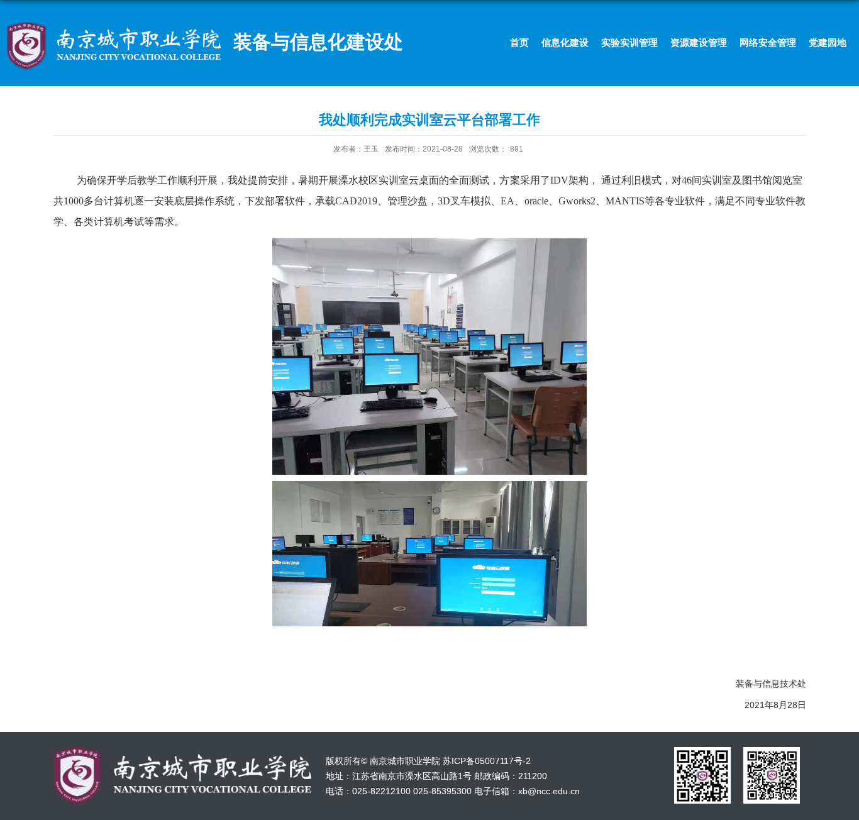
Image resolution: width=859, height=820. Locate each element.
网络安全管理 (768, 42)
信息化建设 (565, 42)
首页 (519, 42)
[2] (771, 751)
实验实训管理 (629, 42)
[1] (702, 751)
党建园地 (827, 42)
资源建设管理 (698, 42)
